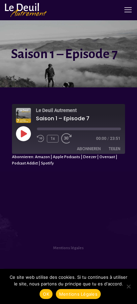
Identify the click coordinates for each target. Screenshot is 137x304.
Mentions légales (68, 248)
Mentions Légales (78, 294)
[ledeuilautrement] (26, 10)
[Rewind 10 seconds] (40, 138)
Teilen (114, 149)
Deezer (89, 157)
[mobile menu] (128, 10)
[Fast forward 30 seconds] (67, 138)
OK (46, 294)
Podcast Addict (25, 163)
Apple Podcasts (66, 157)
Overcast (107, 157)
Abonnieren (89, 149)
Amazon (42, 157)
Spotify (47, 163)
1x (53, 138)
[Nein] (128, 286)
